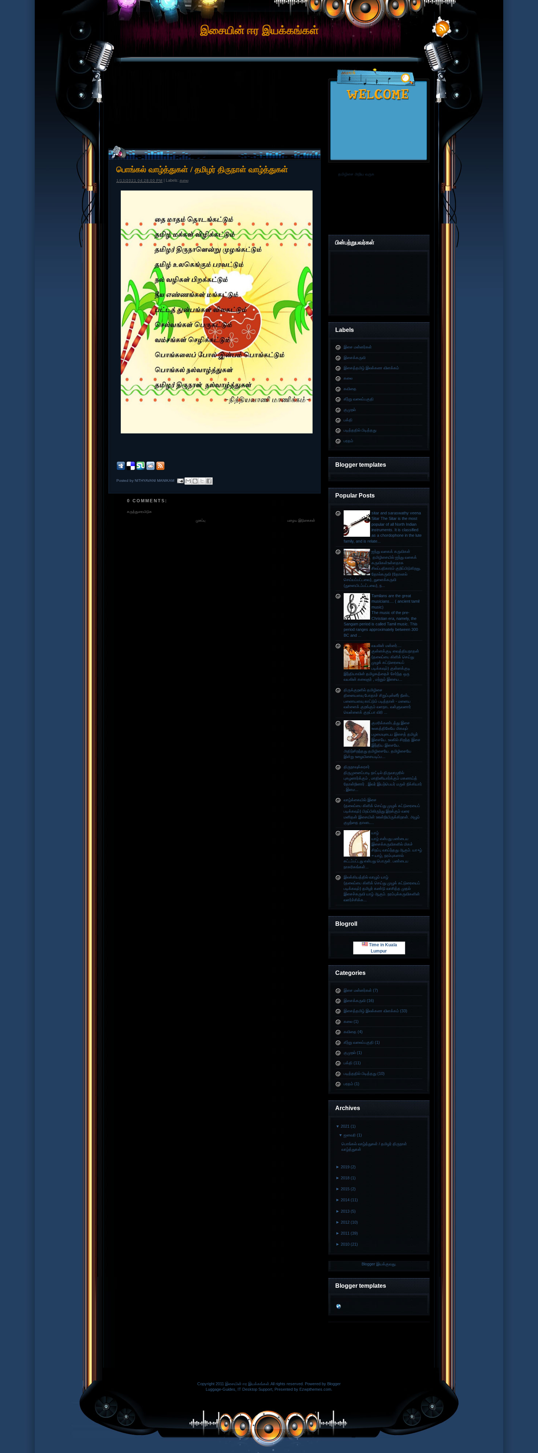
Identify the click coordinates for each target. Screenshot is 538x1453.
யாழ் (375, 833)
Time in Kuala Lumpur (382, 947)
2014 (345, 1200)
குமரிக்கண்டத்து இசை (390, 723)
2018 (345, 1178)
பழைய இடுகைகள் (301, 520)
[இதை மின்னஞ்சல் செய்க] (188, 481)
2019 (345, 1167)
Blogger (368, 1264)
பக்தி (348, 420)
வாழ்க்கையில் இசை (360, 800)
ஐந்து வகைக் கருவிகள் (390, 551)
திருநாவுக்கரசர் (357, 767)
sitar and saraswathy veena (396, 513)
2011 (345, 1233)
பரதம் (348, 441)
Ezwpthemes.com (315, 1389)
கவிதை (350, 389)
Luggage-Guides (220, 1389)
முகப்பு (200, 520)
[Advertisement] (269, 89)
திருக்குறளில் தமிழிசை (363, 690)
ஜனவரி (350, 1135)
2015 (345, 1189)
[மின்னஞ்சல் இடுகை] (180, 480)
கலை (348, 378)
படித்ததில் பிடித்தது (360, 430)
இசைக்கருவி (355, 357)
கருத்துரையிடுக (139, 512)
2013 (345, 1211)
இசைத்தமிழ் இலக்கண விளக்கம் (371, 368)
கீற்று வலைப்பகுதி (359, 399)
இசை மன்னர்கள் (358, 347)
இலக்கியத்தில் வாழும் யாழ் (366, 877)
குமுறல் (350, 409)
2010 (345, 1244)
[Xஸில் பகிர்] (202, 481)
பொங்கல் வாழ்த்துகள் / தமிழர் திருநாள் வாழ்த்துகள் (202, 169)
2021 (345, 1126)
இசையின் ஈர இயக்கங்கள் (259, 30)
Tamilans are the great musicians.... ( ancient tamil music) (395, 601)
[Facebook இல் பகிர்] (209, 481)
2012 (345, 1222)
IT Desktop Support (255, 1389)
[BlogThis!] (195, 481)
